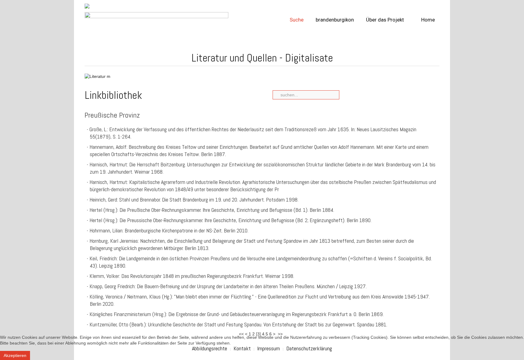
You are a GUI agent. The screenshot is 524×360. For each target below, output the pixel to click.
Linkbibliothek (113, 95)
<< (241, 334)
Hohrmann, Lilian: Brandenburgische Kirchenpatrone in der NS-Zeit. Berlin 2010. (168, 230)
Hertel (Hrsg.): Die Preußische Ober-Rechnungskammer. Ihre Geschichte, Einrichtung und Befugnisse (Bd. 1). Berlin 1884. (211, 209)
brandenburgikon (335, 20)
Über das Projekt (385, 20)
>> (281, 334)
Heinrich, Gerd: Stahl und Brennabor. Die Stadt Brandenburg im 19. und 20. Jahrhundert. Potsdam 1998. (193, 199)
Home (427, 20)
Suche (297, 20)
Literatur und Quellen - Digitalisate (262, 58)
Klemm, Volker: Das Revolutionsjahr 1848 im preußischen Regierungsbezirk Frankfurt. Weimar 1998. (191, 275)
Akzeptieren (15, 355)
